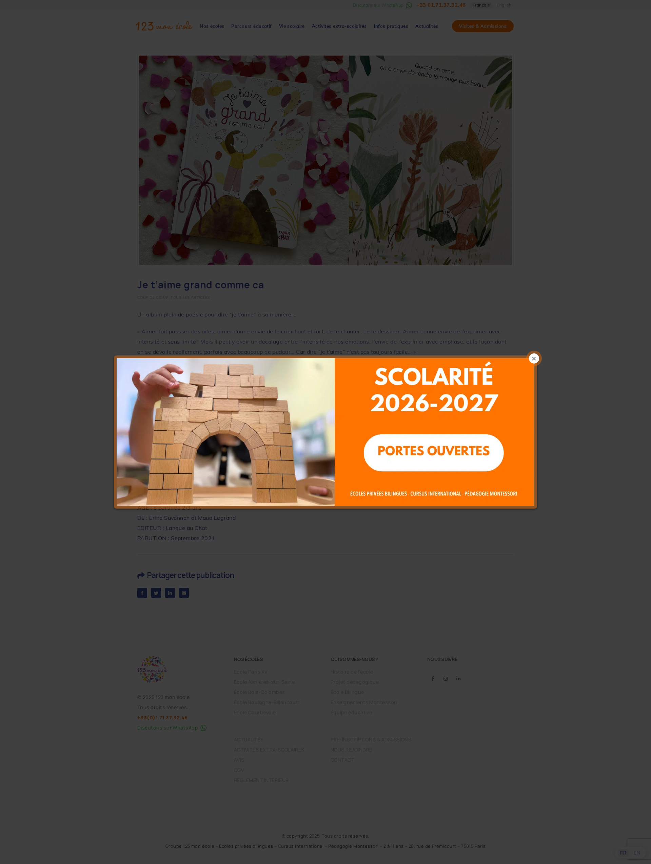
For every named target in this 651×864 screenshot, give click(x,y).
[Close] (534, 358)
